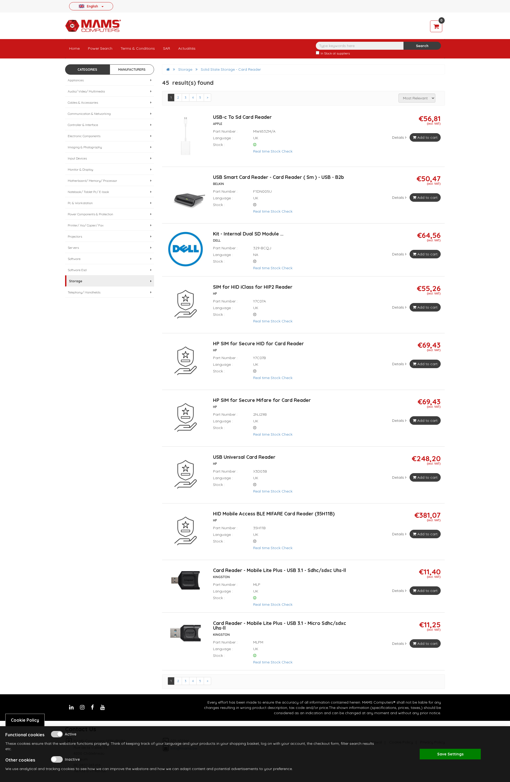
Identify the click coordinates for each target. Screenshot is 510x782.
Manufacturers (132, 70)
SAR (166, 48)
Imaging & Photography (85, 147)
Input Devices (77, 158)
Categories (87, 70)
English (92, 6)
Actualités (187, 48)
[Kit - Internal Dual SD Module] (185, 251)
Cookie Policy (25, 720)
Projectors (75, 236)
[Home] (168, 69)
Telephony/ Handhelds (84, 292)
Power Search (100, 48)
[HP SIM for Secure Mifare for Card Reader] (185, 420)
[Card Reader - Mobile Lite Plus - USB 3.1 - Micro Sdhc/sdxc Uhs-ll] (185, 635)
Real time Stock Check (272, 151)
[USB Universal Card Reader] (185, 476)
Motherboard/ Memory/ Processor (92, 181)
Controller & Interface (83, 125)
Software (74, 259)
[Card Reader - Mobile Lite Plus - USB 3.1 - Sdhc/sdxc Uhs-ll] (185, 582)
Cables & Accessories (83, 102)
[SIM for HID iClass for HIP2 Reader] (185, 306)
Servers (73, 248)
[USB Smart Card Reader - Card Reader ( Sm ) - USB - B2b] (185, 196)
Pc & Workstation (80, 203)
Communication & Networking (89, 114)
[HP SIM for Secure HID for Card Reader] (185, 363)
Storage (75, 281)
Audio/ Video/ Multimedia (86, 91)
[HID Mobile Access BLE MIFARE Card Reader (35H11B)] (185, 533)
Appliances (76, 80)
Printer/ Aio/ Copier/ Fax (86, 225)
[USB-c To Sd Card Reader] (185, 138)
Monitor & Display (80, 169)
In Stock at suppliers (335, 53)
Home (74, 48)
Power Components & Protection (90, 214)
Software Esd (77, 270)
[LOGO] (93, 26)
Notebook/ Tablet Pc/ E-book (88, 192)
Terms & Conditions (138, 48)
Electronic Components (84, 136)
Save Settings (450, 754)
